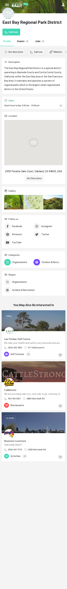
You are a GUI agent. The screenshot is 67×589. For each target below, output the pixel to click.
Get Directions (34, 178)
